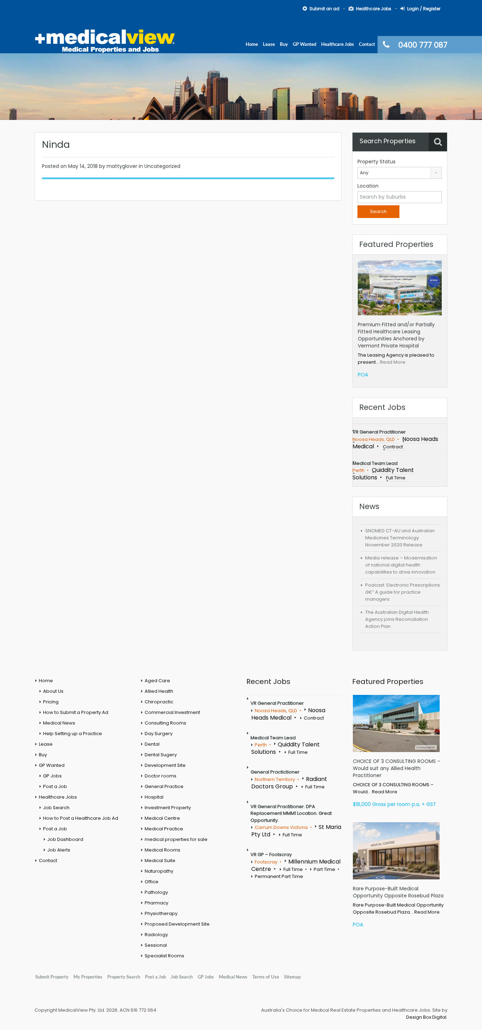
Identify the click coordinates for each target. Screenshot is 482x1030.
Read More (392, 362)
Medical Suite (160, 860)
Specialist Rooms (164, 955)
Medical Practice (164, 828)
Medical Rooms (162, 850)
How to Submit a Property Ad (75, 712)
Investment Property (168, 807)
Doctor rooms (160, 775)
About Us (53, 691)
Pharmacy (156, 902)
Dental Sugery (161, 754)
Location (368, 185)
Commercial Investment (172, 712)
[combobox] (399, 173)
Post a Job (55, 786)
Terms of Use (265, 977)
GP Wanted (304, 44)
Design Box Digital (426, 1017)
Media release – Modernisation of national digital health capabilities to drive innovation (401, 565)
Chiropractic (159, 701)
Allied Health (159, 691)
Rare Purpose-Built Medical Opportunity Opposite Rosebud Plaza (398, 892)
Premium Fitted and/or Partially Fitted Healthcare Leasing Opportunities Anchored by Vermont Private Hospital (396, 335)
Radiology (156, 934)
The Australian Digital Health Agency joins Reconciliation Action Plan (397, 619)
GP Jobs (52, 775)
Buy (284, 44)
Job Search (56, 807)
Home (252, 44)
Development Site (165, 765)
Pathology (156, 892)
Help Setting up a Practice (72, 733)
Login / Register (423, 9)
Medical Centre (162, 818)
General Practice (164, 786)
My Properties (87, 977)
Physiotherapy (161, 913)
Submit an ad (324, 9)
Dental (152, 744)
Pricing (51, 701)
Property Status (376, 161)
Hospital (154, 797)
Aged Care (157, 680)
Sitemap (292, 977)
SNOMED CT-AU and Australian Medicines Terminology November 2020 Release (400, 537)
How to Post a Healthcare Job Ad (80, 818)
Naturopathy (159, 871)
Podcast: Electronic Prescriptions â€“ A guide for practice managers (402, 592)
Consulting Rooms (165, 723)
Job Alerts (58, 850)
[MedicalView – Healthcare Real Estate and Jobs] (105, 40)
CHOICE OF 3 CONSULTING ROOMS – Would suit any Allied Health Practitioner (396, 768)
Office (151, 881)
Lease (269, 44)
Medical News (59, 723)
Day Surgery (159, 733)
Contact (367, 44)
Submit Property (51, 977)
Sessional (156, 945)
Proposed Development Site (177, 924)
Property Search (123, 977)
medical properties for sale (176, 839)
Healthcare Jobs (373, 9)
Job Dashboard (65, 839)
